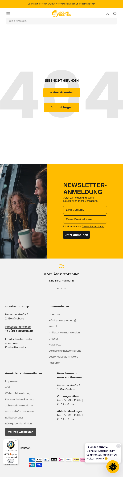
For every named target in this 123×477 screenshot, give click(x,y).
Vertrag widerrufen (20, 432)
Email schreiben (15, 339)
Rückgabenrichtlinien (18, 423)
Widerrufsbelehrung (17, 393)
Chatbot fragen (61, 107)
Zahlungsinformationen (19, 405)
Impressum (12, 381)
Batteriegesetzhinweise (63, 357)
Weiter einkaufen (61, 92)
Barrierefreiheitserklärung (65, 351)
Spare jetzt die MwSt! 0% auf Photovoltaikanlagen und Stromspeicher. (61, 3)
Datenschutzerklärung (19, 399)
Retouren (54, 363)
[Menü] (16, 441)
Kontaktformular (15, 347)
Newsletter (56, 344)
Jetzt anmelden (76, 235)
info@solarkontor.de (18, 327)
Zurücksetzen (105, 21)
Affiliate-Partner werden (64, 332)
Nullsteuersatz (14, 417)
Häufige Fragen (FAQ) (62, 320)
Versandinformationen (19, 411)
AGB (8, 387)
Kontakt (54, 326)
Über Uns (54, 314)
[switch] (11, 461)
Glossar (53, 339)
